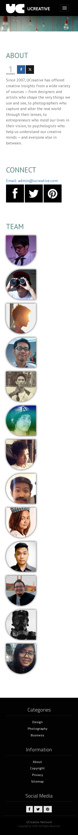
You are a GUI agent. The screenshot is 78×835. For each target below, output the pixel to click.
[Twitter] (30, 69)
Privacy (37, 774)
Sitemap (37, 781)
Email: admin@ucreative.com (32, 180)
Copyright (37, 768)
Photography (38, 728)
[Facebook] (21, 69)
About (37, 761)
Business (37, 735)
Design (37, 722)
